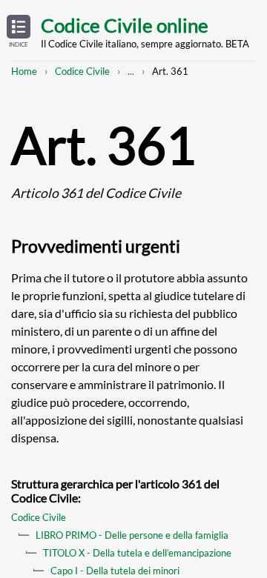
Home (24, 71)
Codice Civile (82, 71)
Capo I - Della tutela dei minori (114, 571)
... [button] (131, 71)
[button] (18, 31)
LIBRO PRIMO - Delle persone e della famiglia (132, 535)
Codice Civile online (124, 25)
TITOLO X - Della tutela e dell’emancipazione (137, 553)
